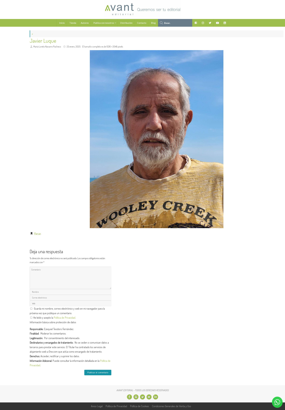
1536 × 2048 (111, 46)
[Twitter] (142, 396)
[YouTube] (149, 396)
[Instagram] (135, 396)
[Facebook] (129, 396)
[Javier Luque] (157, 139)
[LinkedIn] (155, 396)
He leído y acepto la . (54, 317)
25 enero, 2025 (73, 46)
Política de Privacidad (64, 317)
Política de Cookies (139, 406)
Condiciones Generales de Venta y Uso (171, 406)
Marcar (37, 233)
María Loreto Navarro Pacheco (47, 46)
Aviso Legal (97, 406)
